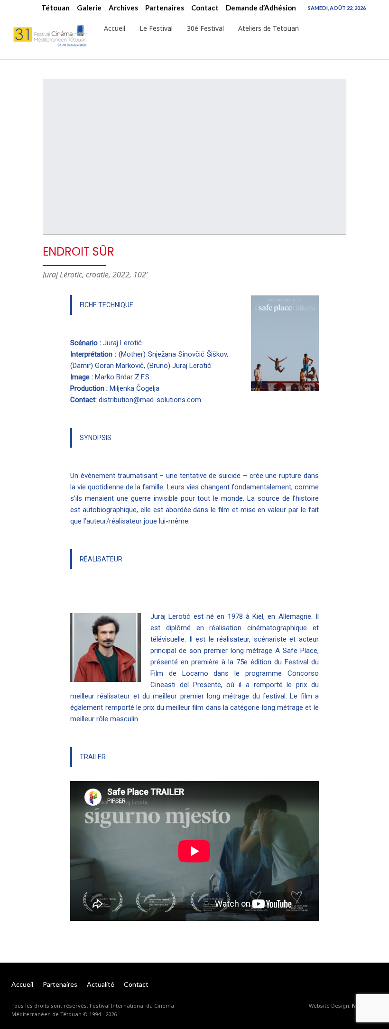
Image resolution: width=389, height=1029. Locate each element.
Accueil (114, 28)
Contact (205, 7)
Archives (123, 7)
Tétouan (55, 7)
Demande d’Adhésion (261, 7)
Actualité (100, 984)
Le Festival (156, 28)
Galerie (89, 7)
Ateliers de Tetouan (268, 28)
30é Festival (205, 28)
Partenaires (164, 7)
